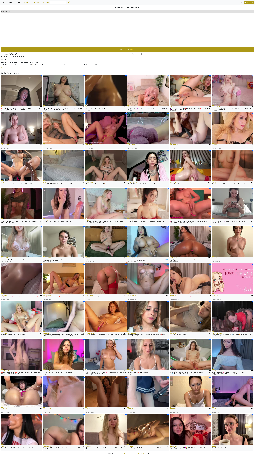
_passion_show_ (90, 182)
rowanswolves (216, 220)
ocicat (44, 144)
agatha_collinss (174, 257)
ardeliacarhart (5, 408)
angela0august (47, 446)
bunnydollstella (216, 107)
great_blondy (47, 408)
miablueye (215, 295)
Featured (27, 2)
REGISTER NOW (248, 2)
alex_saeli (130, 107)
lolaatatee (214, 446)
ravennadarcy (4, 446)
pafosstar (172, 107)
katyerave (3, 220)
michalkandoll (5, 371)
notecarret (173, 333)
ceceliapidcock (132, 333)
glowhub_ (130, 408)
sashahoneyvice (132, 295)
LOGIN (241, 2)
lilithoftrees (89, 257)
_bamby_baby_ (90, 295)
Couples (46, 2)
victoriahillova (89, 144)
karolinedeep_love (217, 333)
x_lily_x (45, 182)
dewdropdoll (89, 446)
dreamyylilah (4, 257)
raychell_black (131, 220)
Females (39, 2)
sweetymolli (173, 295)
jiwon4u (3, 107)
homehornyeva (174, 220)
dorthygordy (173, 408)
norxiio (214, 408)
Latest (33, 2)
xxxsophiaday (215, 257)
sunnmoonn (4, 295)
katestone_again (47, 107)
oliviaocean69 (46, 371)
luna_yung (173, 371)
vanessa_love (131, 144)
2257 (150, 453)
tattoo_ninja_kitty (132, 182)
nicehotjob (173, 182)
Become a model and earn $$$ (132, 453)
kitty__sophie (89, 220)
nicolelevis (88, 371)
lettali (2, 182)
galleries (12, 67)
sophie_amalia (47, 295)
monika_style (46, 220)
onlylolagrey (173, 446)
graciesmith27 (47, 257)
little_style (46, 333)
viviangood (130, 446)
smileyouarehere (5, 144)
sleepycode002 (174, 144)
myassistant (215, 144)
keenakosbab (215, 371)
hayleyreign (4, 333)
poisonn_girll (215, 182)
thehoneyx (88, 408)
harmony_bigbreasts (133, 257)
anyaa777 (130, 371)
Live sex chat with (127, 49)
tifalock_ (88, 107)
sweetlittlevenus (90, 333)
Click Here (3, 67)
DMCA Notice (144, 453)
